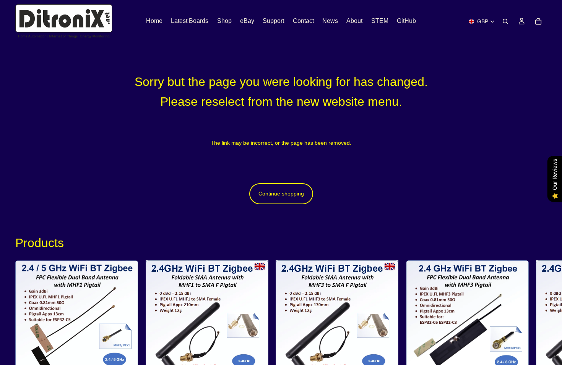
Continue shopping (281, 194)
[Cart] (538, 21)
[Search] (505, 21)
